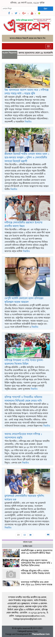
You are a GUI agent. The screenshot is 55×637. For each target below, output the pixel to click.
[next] (31, 535)
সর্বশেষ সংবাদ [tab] (27, 542)
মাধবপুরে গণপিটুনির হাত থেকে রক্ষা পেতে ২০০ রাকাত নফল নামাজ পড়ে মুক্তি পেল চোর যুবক (36, 585)
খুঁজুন (45, 8)
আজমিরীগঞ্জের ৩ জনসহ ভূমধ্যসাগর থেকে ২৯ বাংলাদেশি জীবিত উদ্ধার (36, 551)
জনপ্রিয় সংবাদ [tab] (27, 546)
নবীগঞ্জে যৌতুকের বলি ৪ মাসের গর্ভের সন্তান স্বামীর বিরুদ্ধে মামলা (35, 572)
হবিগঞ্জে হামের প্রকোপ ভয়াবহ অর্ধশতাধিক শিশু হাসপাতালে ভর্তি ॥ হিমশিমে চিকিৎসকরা (36, 563)
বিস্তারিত (28, 121)
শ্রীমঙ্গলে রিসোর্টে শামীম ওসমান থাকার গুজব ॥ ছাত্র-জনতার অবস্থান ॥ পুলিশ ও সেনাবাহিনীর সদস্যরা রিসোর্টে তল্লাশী (27, 157)
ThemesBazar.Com (41, 634)
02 (25, 535)
